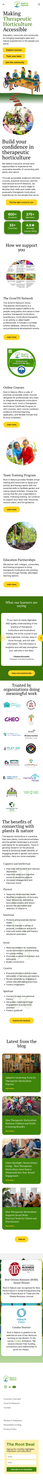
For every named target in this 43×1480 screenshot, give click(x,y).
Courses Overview (12, 1399)
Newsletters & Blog (12, 1425)
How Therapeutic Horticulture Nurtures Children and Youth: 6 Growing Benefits (21, 1123)
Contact (7, 1407)
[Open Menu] (3, 4)
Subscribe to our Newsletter (21, 1469)
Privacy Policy (10, 1429)
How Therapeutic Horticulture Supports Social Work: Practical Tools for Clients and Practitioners (21, 1216)
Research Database (13, 1420)
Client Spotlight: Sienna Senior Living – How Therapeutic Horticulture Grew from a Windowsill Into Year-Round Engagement (21, 1169)
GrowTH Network (12, 1403)
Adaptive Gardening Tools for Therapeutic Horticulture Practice (21, 1081)
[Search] (39, 4)
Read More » (10, 1088)
